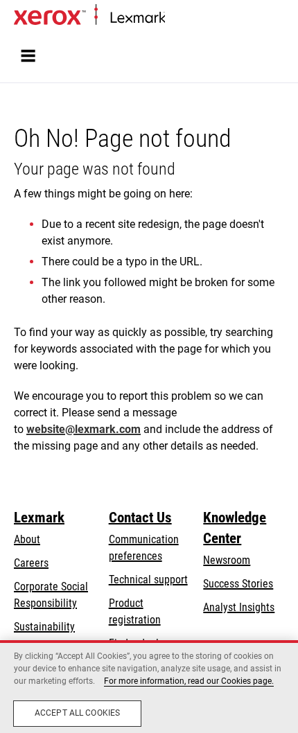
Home (176, 18)
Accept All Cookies (77, 713)
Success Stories (238, 583)
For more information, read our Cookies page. (189, 681)
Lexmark (39, 517)
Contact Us (140, 517)
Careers (31, 562)
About (27, 539)
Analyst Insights (238, 607)
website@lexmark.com (83, 429)
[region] (149, 686)
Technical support (148, 579)
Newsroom (226, 560)
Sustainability (44, 626)
